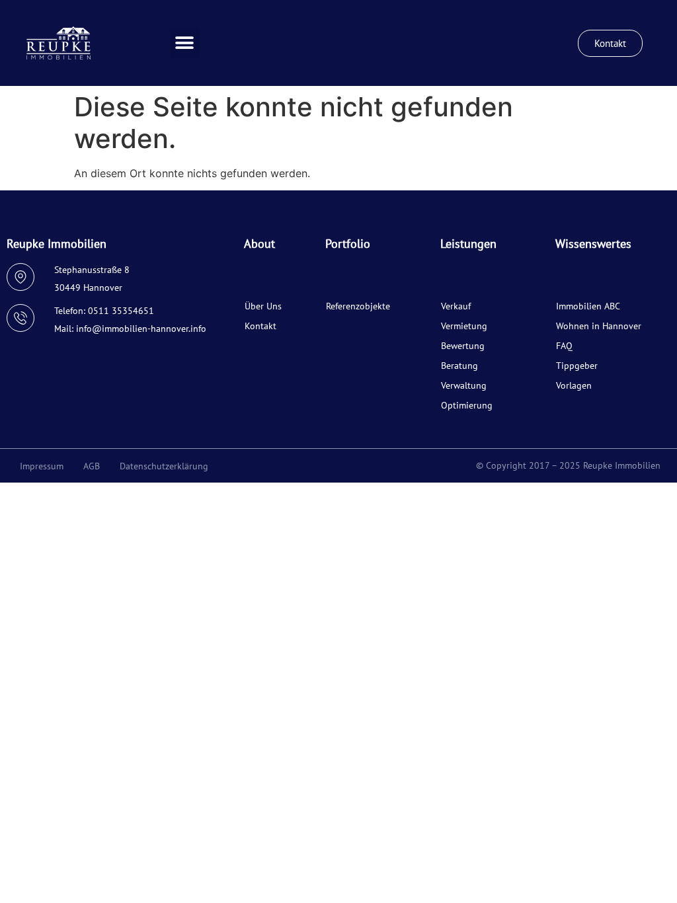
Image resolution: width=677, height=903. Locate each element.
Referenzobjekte (358, 306)
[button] (185, 43)
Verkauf (456, 306)
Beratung (459, 366)
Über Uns (263, 306)
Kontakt (260, 326)
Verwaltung (464, 385)
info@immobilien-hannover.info (141, 328)
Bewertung (463, 346)
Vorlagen (574, 385)
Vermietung (464, 326)
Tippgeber (577, 366)
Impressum (41, 466)
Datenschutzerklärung (164, 466)
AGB (91, 466)
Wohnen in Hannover (598, 326)
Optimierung (467, 405)
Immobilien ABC (588, 306)
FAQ (564, 346)
